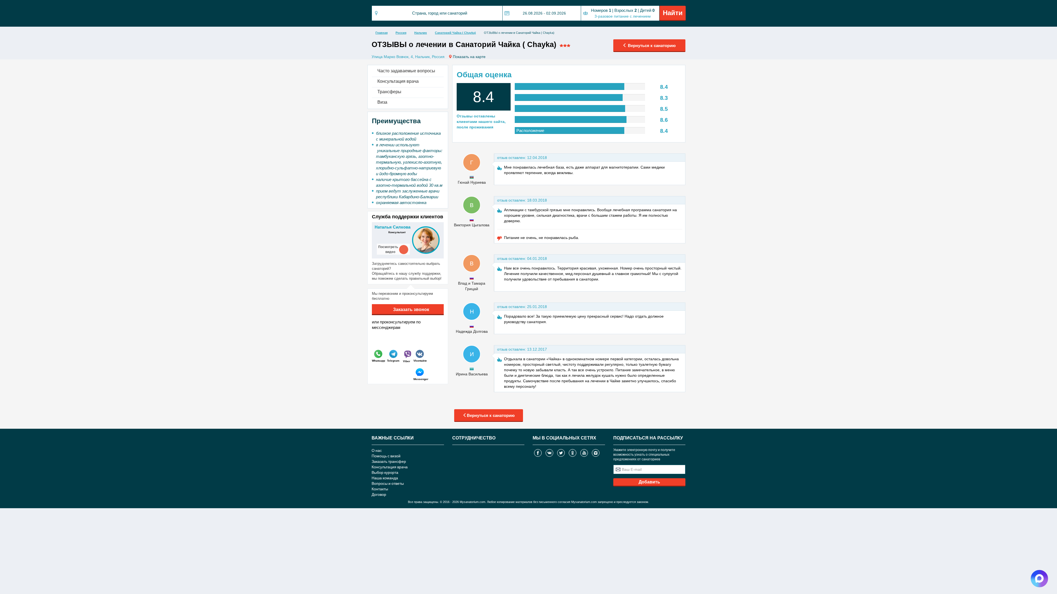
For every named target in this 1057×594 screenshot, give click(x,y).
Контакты (380, 488)
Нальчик (420, 32)
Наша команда (385, 477)
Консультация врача (390, 466)
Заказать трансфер (389, 461)
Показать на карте (469, 56)
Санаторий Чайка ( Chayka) (455, 32)
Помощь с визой (386, 455)
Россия (401, 32)
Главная (381, 32)
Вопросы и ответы (388, 483)
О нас (377, 450)
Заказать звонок (410, 309)
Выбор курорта (385, 472)
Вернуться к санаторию (651, 45)
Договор (379, 494)
